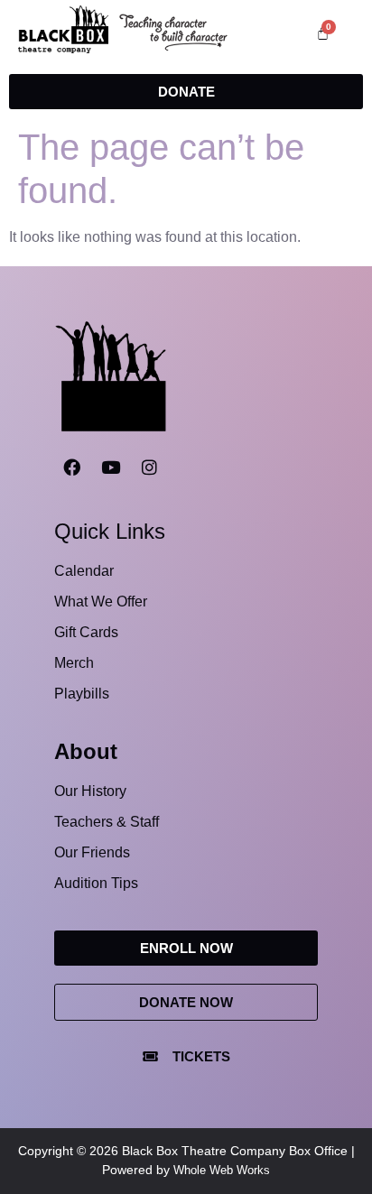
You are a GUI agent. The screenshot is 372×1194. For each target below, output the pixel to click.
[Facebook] (71, 467)
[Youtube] (110, 467)
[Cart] (322, 33)
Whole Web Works (221, 1170)
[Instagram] (149, 467)
